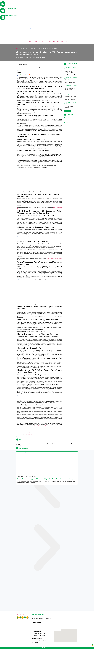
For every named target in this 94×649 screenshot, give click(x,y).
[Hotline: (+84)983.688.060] (2, 17)
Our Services (37, 41)
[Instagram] (22, 617)
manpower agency (50, 443)
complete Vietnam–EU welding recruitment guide (40, 425)
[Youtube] (27, 617)
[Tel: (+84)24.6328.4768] (2, 10)
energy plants (30, 443)
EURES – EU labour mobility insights (54, 258)
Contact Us (67, 41)
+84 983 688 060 (26, 430)
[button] (47, 485)
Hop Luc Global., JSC (38, 614)
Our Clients (44, 41)
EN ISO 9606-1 (21, 443)
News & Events (60, 41)
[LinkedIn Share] (26, 75)
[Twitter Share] (24, 75)
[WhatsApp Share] (21, 75)
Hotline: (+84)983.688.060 (11, 15)
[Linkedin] (25, 617)
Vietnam (75, 443)
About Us (30, 41)
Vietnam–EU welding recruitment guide (49, 83)
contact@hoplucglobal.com (11, 1)
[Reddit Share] (29, 75)
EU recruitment (40, 443)
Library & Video (52, 41)
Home (25, 41)
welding (19, 445)
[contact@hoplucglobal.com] (2, 4)
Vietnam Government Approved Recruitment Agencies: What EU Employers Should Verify (45, 479)
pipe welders (60, 443)
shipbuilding (68, 443)
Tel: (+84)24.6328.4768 (10, 8)
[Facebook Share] (18, 75)
